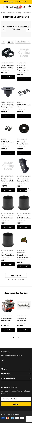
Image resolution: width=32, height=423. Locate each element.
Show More (16, 276)
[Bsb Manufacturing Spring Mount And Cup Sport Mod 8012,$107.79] (8, 165)
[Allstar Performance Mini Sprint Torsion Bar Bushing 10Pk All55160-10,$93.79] (8, 202)
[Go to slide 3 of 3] (18, 337)
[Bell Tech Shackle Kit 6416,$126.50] (8, 128)
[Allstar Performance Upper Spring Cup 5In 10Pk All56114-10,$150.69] (8, 91)
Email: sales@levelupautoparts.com (11, 355)
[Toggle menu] (2, 7)
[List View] (12, 42)
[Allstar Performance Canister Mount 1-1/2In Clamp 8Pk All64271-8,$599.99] (8, 52)
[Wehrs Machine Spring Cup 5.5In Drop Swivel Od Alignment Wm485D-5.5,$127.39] (24, 128)
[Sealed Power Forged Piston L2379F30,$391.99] (24, 305)
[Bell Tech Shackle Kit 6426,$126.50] (24, 91)
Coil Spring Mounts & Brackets (16, 26)
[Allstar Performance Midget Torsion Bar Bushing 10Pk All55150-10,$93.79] (24, 202)
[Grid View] (9, 42)
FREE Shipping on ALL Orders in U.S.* (16, 2)
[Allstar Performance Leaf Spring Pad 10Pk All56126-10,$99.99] (24, 165)
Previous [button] (3, 30)
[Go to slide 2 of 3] (16, 337)
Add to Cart (8, 77)
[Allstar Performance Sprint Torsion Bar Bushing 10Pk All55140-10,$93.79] (8, 239)
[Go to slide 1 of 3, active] (13, 337)
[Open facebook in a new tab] (2, 360)
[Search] (7, 7)
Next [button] (28, 30)
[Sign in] (24, 7)
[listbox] (23, 42)
